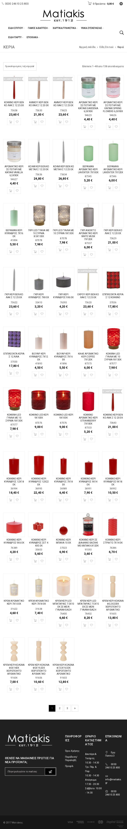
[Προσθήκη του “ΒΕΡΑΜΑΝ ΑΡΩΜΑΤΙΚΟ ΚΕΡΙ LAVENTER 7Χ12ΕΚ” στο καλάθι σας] (109, 187)
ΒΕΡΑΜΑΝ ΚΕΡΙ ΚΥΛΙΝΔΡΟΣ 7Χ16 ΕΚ (14, 233)
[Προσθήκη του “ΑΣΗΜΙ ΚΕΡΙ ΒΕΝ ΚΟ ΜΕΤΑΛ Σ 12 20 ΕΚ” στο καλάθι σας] (35, 185)
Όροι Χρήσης (72, 751)
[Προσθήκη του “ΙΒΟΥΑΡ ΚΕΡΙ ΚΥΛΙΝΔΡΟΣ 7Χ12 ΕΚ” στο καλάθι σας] (35, 374)
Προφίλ (69, 766)
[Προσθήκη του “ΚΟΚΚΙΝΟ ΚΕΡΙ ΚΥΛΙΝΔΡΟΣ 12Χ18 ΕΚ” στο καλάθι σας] (10, 499)
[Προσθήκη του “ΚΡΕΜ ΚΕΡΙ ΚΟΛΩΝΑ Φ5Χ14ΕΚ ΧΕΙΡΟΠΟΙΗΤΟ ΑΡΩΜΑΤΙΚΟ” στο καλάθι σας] (10, 689)
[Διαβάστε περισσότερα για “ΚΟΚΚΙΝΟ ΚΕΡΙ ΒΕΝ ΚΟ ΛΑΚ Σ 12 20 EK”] (109, 434)
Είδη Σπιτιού (107, 47)
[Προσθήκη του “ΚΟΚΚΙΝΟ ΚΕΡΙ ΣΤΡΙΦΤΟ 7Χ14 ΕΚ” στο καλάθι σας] (109, 559)
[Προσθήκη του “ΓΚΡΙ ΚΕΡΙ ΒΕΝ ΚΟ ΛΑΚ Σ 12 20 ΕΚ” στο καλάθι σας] (109, 249)
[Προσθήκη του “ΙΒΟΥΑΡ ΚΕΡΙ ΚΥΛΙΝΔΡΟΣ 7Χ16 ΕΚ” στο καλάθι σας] (60, 374)
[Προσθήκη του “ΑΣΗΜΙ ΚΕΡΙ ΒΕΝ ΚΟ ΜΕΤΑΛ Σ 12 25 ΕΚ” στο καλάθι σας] (60, 185)
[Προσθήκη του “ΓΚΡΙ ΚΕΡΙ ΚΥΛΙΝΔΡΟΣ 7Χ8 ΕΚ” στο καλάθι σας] (35, 313)
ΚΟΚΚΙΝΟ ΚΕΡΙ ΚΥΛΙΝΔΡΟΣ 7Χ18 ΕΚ (63, 481)
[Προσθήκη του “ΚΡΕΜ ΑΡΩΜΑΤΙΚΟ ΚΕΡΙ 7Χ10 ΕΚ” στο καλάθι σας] (10, 620)
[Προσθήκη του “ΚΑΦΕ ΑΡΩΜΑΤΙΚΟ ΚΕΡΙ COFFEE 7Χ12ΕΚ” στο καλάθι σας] (85, 374)
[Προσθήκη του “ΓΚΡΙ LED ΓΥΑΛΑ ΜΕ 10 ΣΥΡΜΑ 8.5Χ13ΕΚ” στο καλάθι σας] (35, 251)
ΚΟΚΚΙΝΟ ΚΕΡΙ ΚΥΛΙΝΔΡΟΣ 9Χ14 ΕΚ (88, 481)
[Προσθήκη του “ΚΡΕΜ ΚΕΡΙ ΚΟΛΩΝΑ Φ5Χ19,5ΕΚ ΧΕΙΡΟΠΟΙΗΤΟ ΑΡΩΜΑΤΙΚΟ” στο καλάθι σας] (35, 689)
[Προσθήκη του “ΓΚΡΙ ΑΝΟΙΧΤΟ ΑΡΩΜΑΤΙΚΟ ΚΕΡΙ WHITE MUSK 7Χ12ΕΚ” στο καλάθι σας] (85, 254)
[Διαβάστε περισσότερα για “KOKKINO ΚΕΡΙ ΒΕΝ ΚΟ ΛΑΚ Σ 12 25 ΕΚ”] (10, 121)
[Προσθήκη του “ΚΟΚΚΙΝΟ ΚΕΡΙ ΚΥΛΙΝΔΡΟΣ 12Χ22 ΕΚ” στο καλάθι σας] (35, 499)
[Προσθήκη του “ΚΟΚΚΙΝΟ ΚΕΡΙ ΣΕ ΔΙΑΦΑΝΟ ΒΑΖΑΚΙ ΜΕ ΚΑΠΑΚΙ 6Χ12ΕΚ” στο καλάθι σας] (85, 561)
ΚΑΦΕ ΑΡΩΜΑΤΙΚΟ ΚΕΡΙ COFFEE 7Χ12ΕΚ (88, 356)
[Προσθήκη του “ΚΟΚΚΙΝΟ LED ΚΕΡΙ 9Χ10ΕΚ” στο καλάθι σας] (35, 434)
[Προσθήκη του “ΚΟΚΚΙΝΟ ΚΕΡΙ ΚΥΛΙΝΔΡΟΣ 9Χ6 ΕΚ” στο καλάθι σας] (10, 559)
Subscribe (50, 771)
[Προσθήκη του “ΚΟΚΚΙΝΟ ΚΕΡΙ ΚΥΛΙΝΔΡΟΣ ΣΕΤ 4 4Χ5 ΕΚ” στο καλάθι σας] (35, 561)
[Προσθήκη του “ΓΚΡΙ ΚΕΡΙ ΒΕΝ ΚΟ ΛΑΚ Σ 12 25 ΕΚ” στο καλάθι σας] (10, 313)
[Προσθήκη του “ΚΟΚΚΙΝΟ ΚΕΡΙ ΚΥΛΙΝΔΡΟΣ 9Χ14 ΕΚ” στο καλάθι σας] (85, 499)
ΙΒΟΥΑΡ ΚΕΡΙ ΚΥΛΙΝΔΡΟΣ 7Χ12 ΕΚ (38, 356)
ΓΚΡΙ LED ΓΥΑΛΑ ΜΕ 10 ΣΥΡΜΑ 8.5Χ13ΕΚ (38, 233)
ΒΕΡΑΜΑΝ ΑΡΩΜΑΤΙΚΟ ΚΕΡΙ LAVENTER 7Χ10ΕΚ (88, 169)
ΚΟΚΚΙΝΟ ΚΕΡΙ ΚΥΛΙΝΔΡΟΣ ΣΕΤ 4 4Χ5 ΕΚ (38, 542)
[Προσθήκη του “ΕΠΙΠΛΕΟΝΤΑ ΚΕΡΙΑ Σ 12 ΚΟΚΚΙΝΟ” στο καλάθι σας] (109, 313)
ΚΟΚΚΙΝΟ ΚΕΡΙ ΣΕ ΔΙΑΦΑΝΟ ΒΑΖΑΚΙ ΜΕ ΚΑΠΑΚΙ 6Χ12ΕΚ (88, 542)
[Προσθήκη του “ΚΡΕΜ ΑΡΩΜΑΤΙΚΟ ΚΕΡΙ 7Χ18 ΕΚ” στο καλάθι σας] (35, 620)
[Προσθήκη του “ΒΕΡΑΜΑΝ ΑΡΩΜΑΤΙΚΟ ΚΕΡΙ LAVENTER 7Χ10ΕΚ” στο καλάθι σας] (85, 187)
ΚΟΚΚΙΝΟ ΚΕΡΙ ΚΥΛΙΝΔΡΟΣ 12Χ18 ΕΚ (14, 481)
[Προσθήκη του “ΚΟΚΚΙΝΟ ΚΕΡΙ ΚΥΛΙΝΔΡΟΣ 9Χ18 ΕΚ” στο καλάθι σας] (109, 499)
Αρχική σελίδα (87, 47)
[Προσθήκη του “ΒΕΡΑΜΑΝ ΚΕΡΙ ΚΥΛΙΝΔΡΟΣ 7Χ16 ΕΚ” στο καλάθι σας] (10, 251)
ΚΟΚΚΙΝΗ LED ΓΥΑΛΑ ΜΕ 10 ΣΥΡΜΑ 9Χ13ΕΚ (113, 356)
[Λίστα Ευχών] (17, 121)
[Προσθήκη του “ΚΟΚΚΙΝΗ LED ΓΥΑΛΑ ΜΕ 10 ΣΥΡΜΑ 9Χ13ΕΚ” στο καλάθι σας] (109, 374)
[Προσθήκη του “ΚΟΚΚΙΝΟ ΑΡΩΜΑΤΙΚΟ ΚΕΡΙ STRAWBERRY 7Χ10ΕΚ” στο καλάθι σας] (85, 439)
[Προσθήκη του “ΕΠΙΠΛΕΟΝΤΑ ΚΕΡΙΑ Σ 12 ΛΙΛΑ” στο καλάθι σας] (10, 373)
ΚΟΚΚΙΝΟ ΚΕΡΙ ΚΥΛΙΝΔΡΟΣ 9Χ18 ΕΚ (113, 481)
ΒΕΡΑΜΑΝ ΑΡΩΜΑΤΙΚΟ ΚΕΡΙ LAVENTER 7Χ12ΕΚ (113, 169)
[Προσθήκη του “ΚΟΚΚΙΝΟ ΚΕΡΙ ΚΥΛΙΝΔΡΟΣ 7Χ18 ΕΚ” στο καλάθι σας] (60, 499)
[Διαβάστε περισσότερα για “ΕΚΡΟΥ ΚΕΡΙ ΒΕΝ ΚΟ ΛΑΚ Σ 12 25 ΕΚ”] (85, 313)
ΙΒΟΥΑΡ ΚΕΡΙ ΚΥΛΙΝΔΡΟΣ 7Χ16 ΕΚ (63, 356)
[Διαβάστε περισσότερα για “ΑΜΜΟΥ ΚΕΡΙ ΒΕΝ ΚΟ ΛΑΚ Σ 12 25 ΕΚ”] (60, 121)
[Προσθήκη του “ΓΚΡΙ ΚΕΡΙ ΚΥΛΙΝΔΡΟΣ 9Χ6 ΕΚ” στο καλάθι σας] (60, 313)
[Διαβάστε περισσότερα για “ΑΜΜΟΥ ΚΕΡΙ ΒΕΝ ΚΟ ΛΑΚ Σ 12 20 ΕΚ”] (35, 121)
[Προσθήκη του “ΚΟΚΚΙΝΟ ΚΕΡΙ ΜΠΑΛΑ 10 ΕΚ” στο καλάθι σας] (60, 559)
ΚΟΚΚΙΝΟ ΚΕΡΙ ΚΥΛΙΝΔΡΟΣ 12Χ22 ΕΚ (39, 481)
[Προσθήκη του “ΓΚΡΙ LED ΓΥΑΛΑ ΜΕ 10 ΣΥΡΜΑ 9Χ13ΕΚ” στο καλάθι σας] (60, 249)
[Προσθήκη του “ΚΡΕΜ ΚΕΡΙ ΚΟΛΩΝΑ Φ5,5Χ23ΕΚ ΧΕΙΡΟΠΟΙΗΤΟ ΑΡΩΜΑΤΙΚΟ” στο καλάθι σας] (109, 625)
